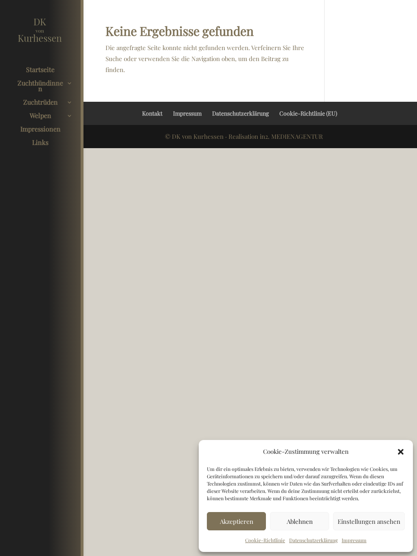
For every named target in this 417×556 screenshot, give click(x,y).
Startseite (40, 70)
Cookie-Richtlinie (265, 540)
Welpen (40, 116)
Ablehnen (300, 521)
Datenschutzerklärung (313, 540)
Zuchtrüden (40, 102)
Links (40, 143)
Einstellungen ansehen (369, 521)
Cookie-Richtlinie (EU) (308, 113)
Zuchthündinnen (40, 86)
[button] (401, 452)
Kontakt (152, 113)
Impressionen (40, 129)
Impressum (354, 540)
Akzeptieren (236, 521)
